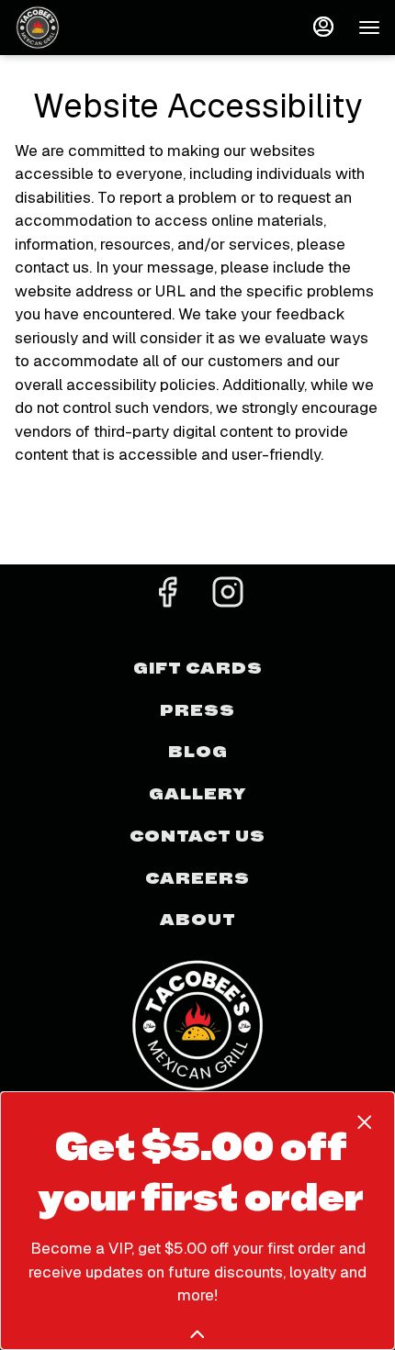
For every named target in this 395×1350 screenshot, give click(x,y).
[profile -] (323, 27)
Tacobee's (197, 1024)
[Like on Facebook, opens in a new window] (167, 597)
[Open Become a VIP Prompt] (197, 1334)
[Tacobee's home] (97, 27)
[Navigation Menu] (369, 27)
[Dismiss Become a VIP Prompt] (365, 1122)
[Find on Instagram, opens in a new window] (227, 597)
